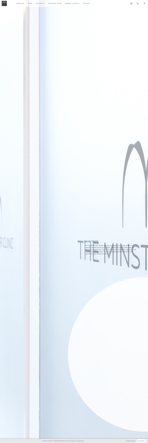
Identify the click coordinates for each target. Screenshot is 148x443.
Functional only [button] (130, 441)
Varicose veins (55, 3)
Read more (80, 441)
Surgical (21, 3)
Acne (30, 3)
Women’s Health (72, 3)
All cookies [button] (141, 441)
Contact (86, 3)
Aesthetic (40, 3)
